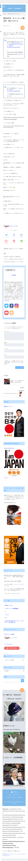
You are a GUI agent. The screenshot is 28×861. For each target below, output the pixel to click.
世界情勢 (21, 248)
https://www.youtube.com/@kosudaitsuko (13, 785)
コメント (6, 331)
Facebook (11, 308)
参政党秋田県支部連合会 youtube (9, 463)
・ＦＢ (5, 617)
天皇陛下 (6, 256)
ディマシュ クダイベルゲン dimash (12, 293)
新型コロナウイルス (13, 248)
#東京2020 (14, 42)
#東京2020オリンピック (14, 44)
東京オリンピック (16, 261)
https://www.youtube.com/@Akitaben (11, 729)
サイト (5, 354)
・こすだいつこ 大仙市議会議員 (11, 608)
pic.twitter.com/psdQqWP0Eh (13, 47)
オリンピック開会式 (8, 259)
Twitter (6, 308)
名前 (5, 342)
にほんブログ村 (13, 226)
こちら (16, 299)
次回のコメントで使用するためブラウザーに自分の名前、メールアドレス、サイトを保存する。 (13, 362)
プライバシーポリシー (11, 797)
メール (6, 348)
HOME (15, 792)
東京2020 (12, 256)
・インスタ (6, 614)
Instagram (16, 308)
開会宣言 (18, 256)
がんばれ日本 (7, 261)
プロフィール (16, 794)
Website (11, 315)
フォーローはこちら (8, 644)
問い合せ (20, 797)
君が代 (20, 259)
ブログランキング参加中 (9, 634)
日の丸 (16, 259)
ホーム (10, 794)
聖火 (22, 261)
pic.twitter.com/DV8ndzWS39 (13, 91)
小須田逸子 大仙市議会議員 (14, 8)
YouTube (6, 315)
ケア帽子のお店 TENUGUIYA (14, 698)
